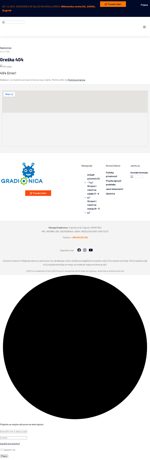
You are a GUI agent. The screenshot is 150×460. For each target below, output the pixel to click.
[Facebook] (79, 250)
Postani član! (114, 4)
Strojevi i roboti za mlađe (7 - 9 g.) (93, 192)
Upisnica (110, 193)
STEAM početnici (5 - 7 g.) (93, 178)
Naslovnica (5, 47)
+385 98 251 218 (79, 237)
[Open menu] (145, 27)
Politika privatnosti (111, 174)
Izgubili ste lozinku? (10, 443)
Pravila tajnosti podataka (113, 182)
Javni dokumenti (114, 189)
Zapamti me (9, 449)
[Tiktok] (90, 250)
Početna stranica (76, 79)
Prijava (144, 4)
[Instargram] (85, 250)
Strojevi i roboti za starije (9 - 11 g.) (93, 207)
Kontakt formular (139, 172)
